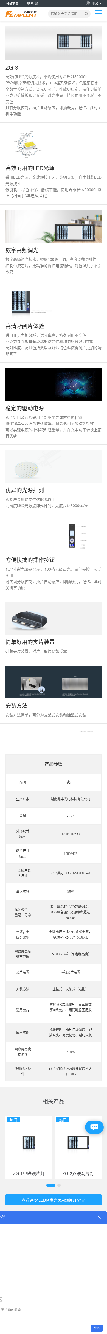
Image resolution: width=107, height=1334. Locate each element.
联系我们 (33, 3)
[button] (50, 1185)
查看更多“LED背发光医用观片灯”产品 (54, 1200)
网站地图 (12, 3)
